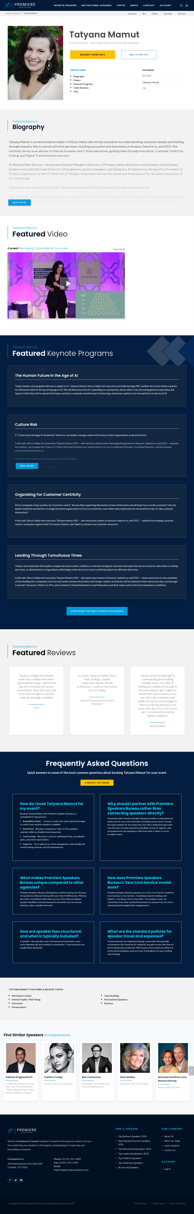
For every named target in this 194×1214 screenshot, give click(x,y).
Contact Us (170, 1150)
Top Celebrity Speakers (129, 1158)
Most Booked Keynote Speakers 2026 (134, 1142)
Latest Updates (172, 1145)
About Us (169, 1136)
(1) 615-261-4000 (71, 1158)
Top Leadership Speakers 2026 (133, 1153)
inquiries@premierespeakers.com (71, 1169)
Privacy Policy (140, 1203)
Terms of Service (177, 1203)
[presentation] (191, 1070)
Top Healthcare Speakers (130, 1162)
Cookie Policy (158, 1203)
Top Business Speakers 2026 (132, 1136)
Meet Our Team (172, 1140)
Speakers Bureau (12, 13)
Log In (167, 1169)
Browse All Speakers (128, 1167)
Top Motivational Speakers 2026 (134, 1149)
